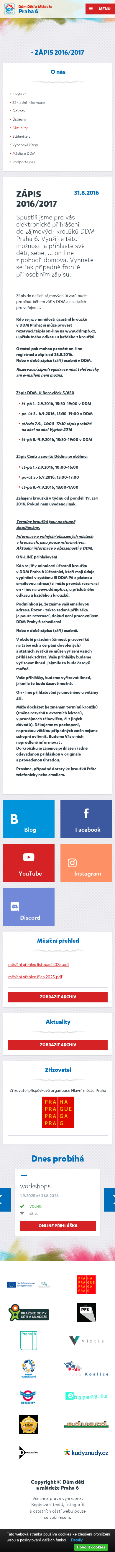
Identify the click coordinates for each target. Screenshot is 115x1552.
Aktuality (20, 127)
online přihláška (58, 1226)
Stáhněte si (21, 136)
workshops (35, 1186)
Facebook (88, 830)
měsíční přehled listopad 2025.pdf (38, 964)
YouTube (30, 874)
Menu (104, 9)
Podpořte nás (23, 161)
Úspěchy (19, 119)
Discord (30, 918)
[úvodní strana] (28, 9)
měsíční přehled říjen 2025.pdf (35, 977)
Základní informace (28, 102)
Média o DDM (23, 153)
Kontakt (19, 94)
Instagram (87, 874)
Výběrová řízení (25, 144)
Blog (30, 830)
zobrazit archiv (58, 997)
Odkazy (18, 110)
